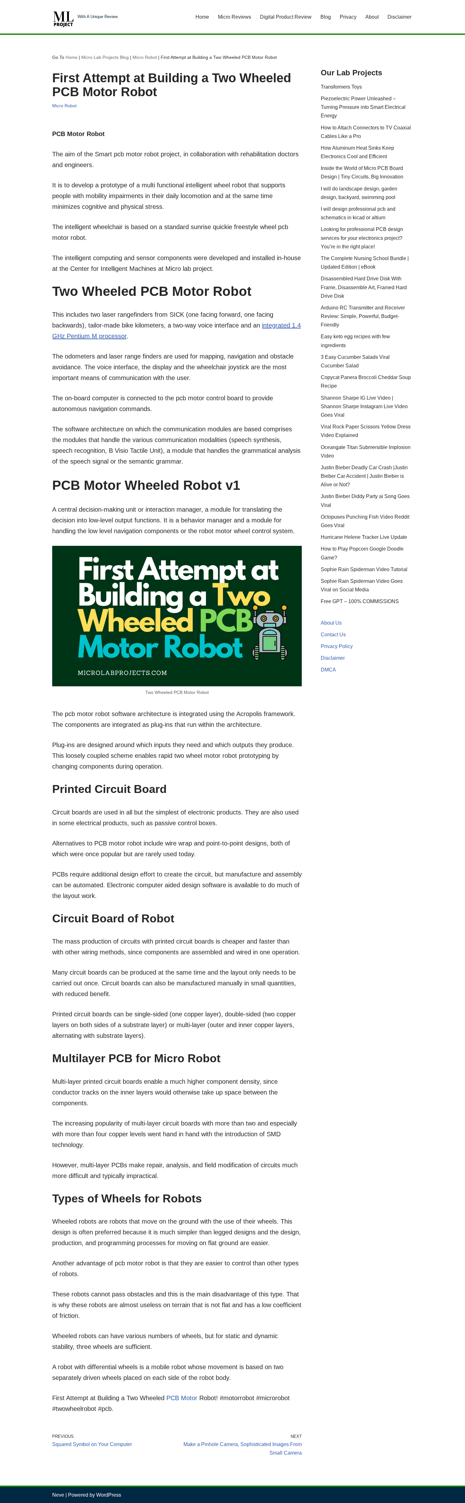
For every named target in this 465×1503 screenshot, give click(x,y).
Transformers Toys (341, 87)
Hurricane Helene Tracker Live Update (364, 537)
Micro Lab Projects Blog (105, 57)
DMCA (328, 669)
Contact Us (333, 634)
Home (202, 17)
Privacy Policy (337, 646)
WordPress (108, 1495)
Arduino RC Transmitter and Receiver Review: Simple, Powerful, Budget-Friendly (363, 316)
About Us (331, 623)
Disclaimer (400, 17)
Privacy (348, 17)
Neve (58, 1495)
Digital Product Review (286, 17)
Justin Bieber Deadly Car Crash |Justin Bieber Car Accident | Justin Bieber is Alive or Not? (364, 476)
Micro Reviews (234, 17)
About (372, 17)
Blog (325, 17)
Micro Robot (145, 57)
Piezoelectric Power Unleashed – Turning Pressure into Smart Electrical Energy (363, 107)
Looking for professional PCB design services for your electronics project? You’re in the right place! (362, 238)
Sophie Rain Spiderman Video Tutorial (364, 569)
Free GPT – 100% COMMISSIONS (360, 601)
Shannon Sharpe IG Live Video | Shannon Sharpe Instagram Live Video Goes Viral (364, 406)
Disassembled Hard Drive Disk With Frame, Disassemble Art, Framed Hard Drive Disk (364, 287)
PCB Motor (181, 1397)
